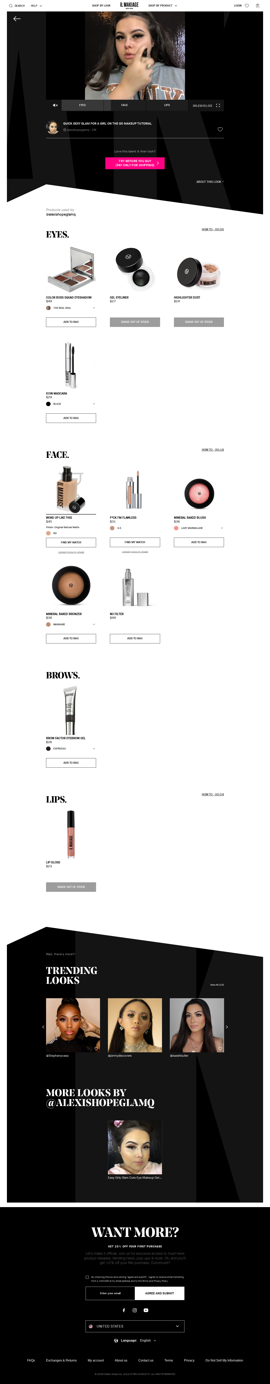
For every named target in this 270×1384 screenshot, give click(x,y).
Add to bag (71, 322)
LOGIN (238, 6)
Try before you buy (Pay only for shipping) (134, 163)
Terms (145, 1281)
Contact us (145, 1360)
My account (96, 1360)
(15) (217, 984)
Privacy (189, 1360)
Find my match (71, 542)
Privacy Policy (161, 1281)
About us (121, 1360)
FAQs (31, 1360)
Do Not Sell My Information (224, 1360)
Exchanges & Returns (61, 1360)
